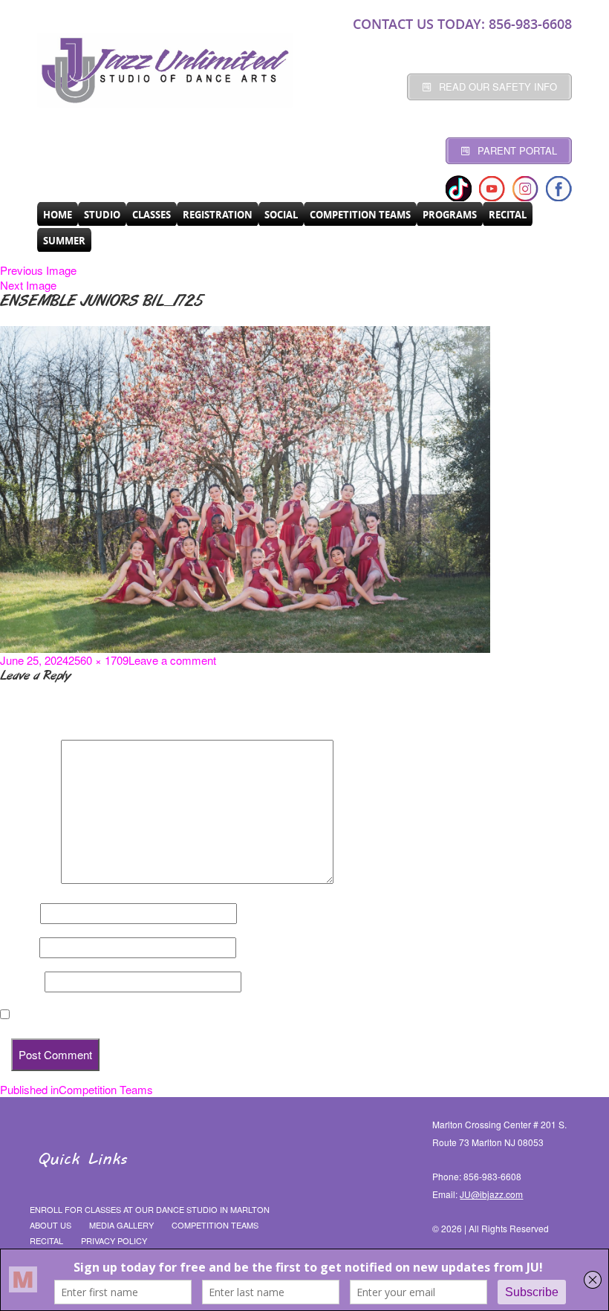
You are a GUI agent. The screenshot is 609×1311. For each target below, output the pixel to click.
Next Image (28, 285)
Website (21, 982)
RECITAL (508, 214)
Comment (29, 879)
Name (18, 913)
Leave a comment (172, 660)
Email (18, 948)
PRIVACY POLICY (114, 1240)
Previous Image (38, 270)
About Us (50, 1225)
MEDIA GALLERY (121, 1225)
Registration (218, 214)
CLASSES (151, 214)
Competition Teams (360, 214)
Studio (102, 214)
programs (450, 214)
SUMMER (64, 240)
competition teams (215, 1225)
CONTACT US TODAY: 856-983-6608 (462, 24)
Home (57, 214)
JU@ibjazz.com (491, 1194)
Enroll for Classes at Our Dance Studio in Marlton (150, 1209)
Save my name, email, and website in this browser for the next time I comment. (215, 1014)
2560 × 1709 (98, 660)
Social (281, 214)
